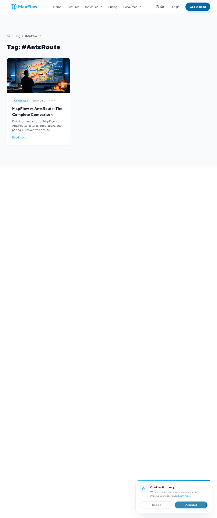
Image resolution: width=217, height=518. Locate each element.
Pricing (112, 6)
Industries (91, 6)
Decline (156, 504)
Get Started (198, 6)
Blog (17, 36)
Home (57, 6)
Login (175, 6)
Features (73, 6)
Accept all (191, 504)
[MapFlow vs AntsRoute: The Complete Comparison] (38, 101)
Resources (130, 6)
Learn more (184, 495)
